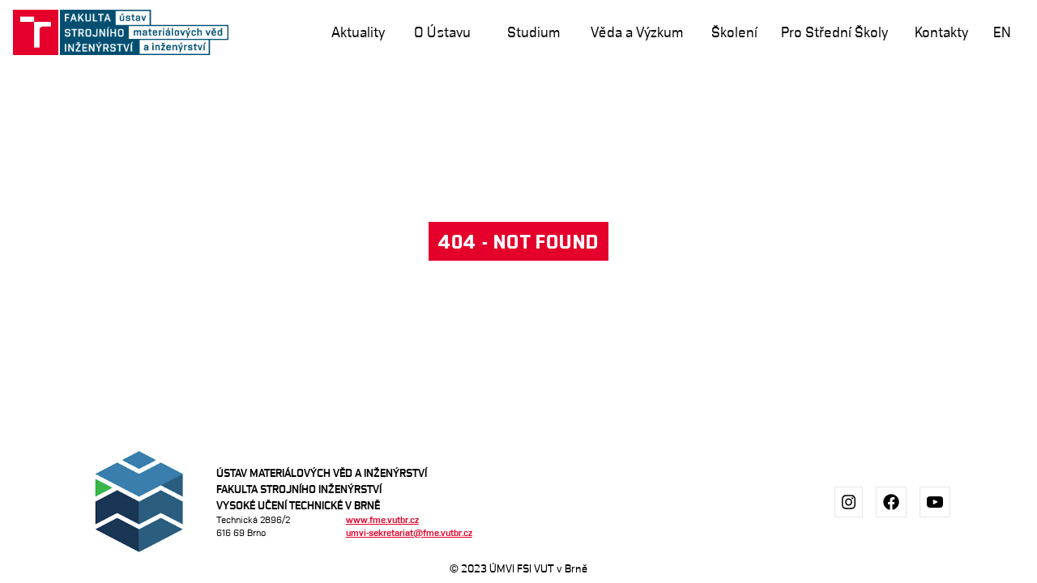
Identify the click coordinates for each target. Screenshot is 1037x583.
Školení (734, 32)
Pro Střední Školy (834, 32)
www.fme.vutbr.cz (382, 519)
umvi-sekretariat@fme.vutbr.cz (409, 532)
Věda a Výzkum (637, 32)
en (1002, 32)
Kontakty (941, 32)
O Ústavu (442, 32)
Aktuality (358, 32)
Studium (533, 32)
